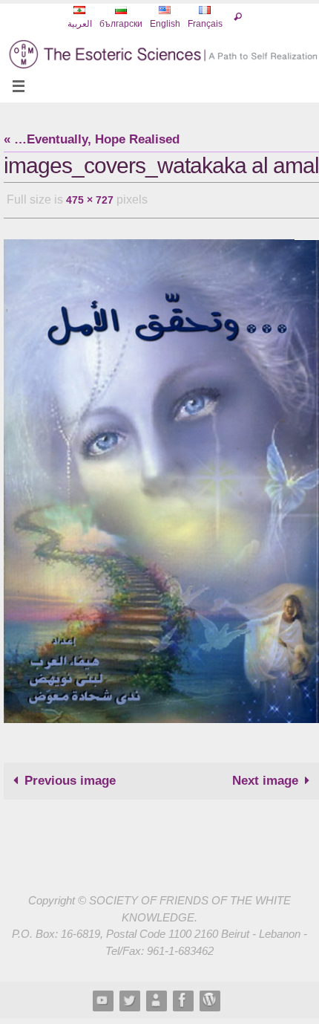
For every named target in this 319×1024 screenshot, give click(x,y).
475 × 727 (90, 198)
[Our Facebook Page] (155, 996)
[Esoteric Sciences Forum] (182, 996)
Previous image (70, 776)
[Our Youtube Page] (102, 996)
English (165, 24)
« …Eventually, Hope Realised (92, 139)
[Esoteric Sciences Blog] (209, 996)
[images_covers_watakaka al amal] (161, 477)
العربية (80, 24)
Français (205, 24)
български (120, 24)
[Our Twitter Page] (129, 996)
